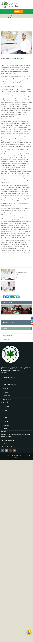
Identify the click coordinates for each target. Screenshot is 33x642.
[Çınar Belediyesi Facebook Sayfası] (2, 450)
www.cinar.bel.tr (8, 447)
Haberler (5, 328)
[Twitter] (32, 320)
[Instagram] (32, 322)
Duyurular (5, 332)
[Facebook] (32, 318)
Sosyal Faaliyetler (7, 335)
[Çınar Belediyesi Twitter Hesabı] (6, 450)
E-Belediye (18, 11)
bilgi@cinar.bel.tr (8, 443)
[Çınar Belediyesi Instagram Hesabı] (10, 450)
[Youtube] (32, 324)
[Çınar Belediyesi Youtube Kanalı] (14, 450)
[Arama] (25, 11)
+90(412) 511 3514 (9, 440)
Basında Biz (6, 339)
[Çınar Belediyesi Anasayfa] (12, 4)
